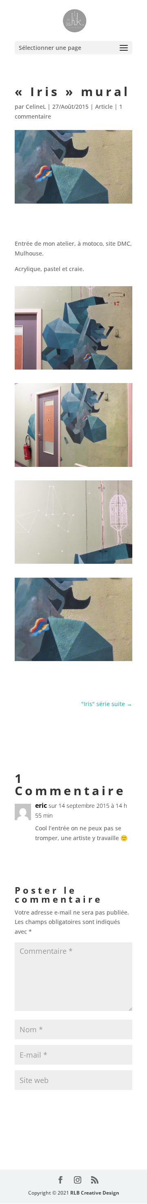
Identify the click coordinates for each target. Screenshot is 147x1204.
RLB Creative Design (94, 1192)
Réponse (112, 855)
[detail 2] (73, 563)
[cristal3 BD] (73, 369)
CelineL (36, 106)
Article (104, 106)
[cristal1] (73, 467)
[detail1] (73, 661)
